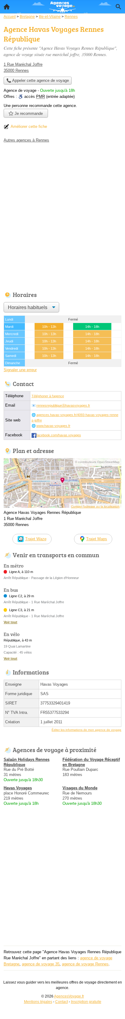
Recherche (118, 6)
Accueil (6, 6)
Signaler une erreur (20, 370)
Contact (61, 1002)
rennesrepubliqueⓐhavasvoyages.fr (63, 405)
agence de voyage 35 (40, 964)
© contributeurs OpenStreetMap (97, 462)
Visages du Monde (79, 788)
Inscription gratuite (86, 1002)
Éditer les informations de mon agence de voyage (86, 729)
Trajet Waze (35, 539)
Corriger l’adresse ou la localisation (95, 506)
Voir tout (10, 622)
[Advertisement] (62, 215)
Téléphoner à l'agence (48, 396)
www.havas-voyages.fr (53, 426)
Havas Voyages (18, 788)
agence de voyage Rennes (85, 964)
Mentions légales (38, 1002)
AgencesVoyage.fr (69, 996)
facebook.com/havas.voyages (58, 435)
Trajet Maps (96, 539)
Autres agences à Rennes (26, 140)
